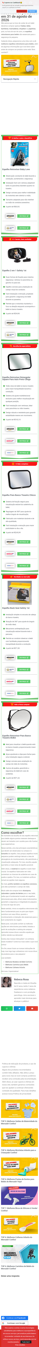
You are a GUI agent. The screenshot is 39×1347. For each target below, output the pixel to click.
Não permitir (21, 11)
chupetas (22, 29)
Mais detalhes (20, 1345)
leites (28, 26)
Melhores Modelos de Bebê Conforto (18, 962)
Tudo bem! (26, 1342)
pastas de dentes (17, 893)
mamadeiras (13, 29)
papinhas (32, 29)
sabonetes (5, 893)
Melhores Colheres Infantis (15, 967)
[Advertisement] (19, 108)
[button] (35, 79)
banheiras (4, 29)
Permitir (32, 11)
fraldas (23, 26)
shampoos (27, 891)
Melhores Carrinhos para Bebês (16, 965)
